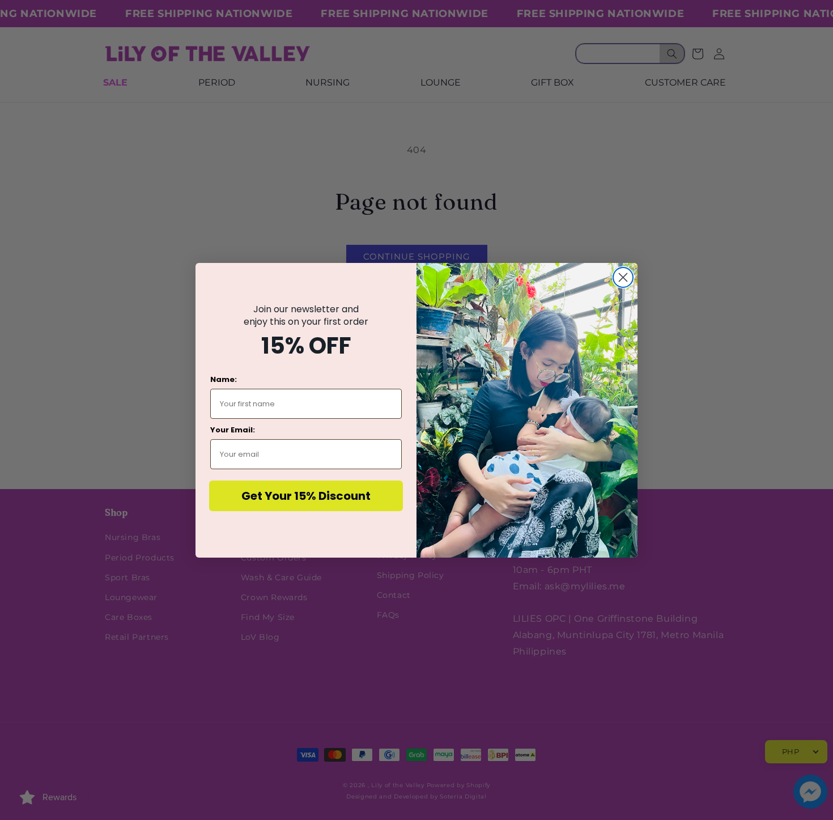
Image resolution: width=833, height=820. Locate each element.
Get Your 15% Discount (306, 496)
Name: (223, 379)
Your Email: (232, 429)
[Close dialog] (623, 277)
